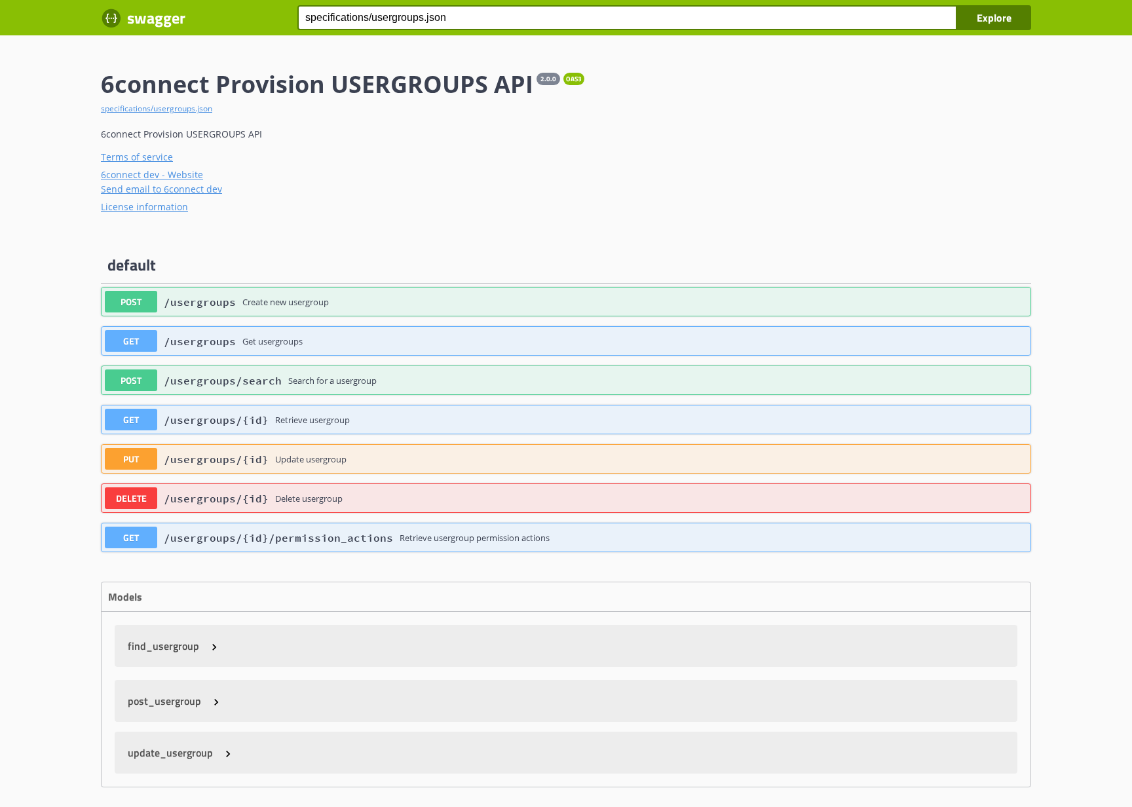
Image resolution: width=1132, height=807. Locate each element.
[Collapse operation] (1007, 265)
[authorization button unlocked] (1014, 302)
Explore (994, 18)
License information (144, 206)
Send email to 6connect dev (161, 189)
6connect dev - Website (152, 174)
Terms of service (137, 157)
